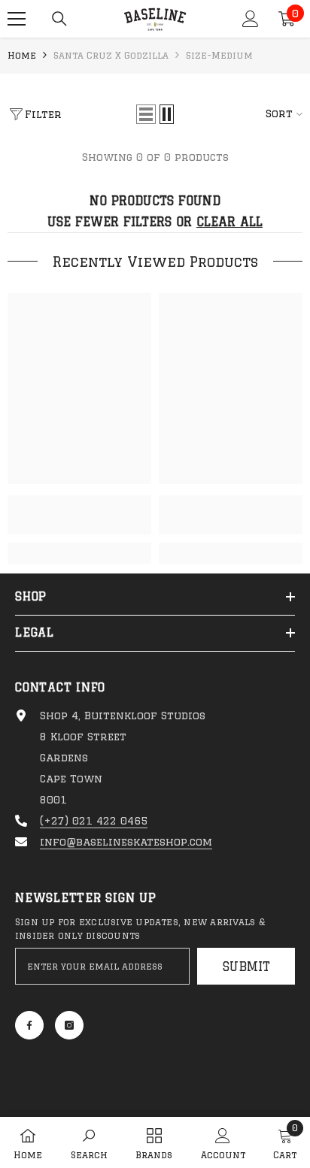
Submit (246, 966)
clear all (229, 221)
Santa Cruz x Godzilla (111, 55)
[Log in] (250, 19)
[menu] (17, 19)
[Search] (59, 19)
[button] (146, 114)
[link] (79, 514)
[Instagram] (69, 1025)
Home (22, 55)
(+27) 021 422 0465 (93, 821)
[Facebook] (29, 1025)
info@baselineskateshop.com (126, 842)
